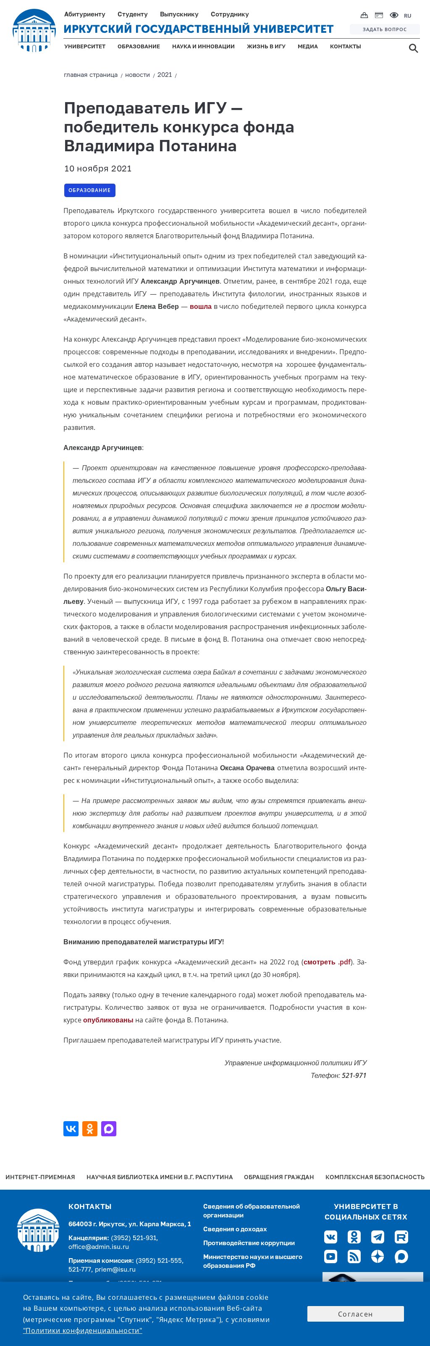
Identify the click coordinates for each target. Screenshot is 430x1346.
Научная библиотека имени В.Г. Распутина (160, 1177)
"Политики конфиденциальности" (82, 1330)
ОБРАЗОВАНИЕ (139, 47)
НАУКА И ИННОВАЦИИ (203, 47)
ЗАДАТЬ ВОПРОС (385, 29)
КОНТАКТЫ (345, 47)
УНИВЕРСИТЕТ (84, 47)
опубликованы (108, 1020)
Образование (89, 190)
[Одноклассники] (91, 1128)
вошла (201, 306)
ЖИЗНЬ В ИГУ (266, 47)
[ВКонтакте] (72, 1128)
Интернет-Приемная (40, 1177)
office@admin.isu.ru (98, 1247)
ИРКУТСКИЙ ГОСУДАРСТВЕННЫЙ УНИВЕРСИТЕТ (198, 29)
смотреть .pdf (327, 962)
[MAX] (109, 1128)
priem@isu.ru (115, 1270)
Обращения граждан (279, 1177)
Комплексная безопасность (375, 1177)
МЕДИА (308, 47)
